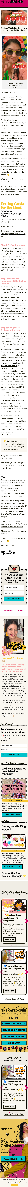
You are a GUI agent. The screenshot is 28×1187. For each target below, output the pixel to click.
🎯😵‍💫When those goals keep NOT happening (12, 918)
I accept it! (14, 1184)
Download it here (12, 815)
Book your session (12, 867)
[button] (11, 945)
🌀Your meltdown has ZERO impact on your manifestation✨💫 (13, 969)
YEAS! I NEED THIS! (13, 1158)
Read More (9, 939)
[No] (26, 1182)
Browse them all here (14, 999)
